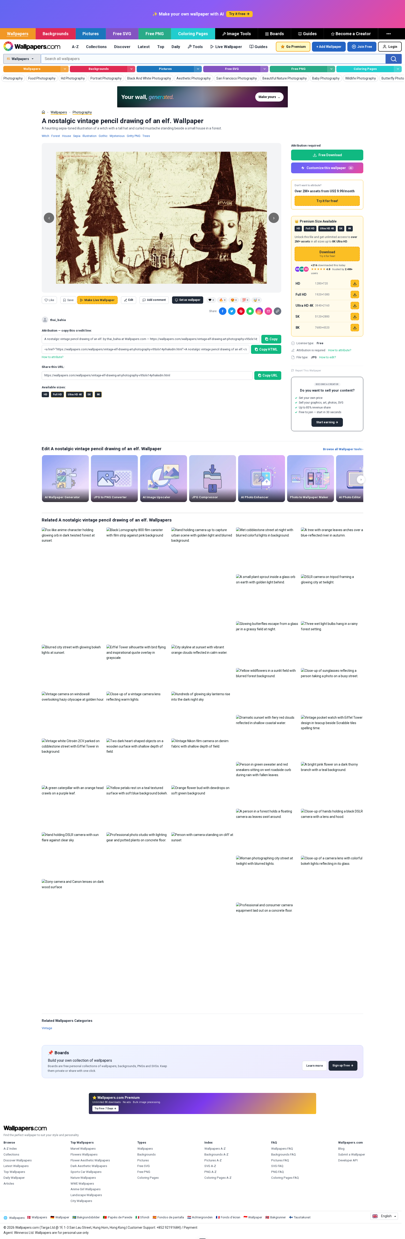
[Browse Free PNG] (331, 69)
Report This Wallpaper (308, 370)
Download (327, 254)
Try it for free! (327, 201)
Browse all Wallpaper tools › (343, 449)
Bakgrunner (278, 1217)
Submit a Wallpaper (351, 1154)
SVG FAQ (277, 1166)
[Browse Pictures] (198, 69)
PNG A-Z (210, 1172)
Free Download (330, 155)
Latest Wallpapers (16, 1166)
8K (98, 394)
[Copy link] (277, 311)
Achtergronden (202, 1217)
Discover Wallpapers (18, 1160)
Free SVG (122, 33)
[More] (389, 33)
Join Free (364, 47)
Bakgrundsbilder (88, 1217)
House (66, 136)
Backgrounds (55, 33)
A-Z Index (10, 1148)
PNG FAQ (277, 1172)
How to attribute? (52, 357)
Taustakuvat (302, 1217)
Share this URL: (53, 367)
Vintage (47, 1028)
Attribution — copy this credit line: (67, 330)
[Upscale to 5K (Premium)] (355, 316)
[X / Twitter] (232, 311)
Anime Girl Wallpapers (86, 1189)
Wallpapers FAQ (282, 1148)
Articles (9, 1183)
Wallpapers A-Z (215, 1148)
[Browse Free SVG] (264, 69)
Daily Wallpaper (14, 1177)
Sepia (76, 136)
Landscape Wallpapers (86, 1195)
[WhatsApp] (250, 311)
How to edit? (327, 357)
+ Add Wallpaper (328, 47)
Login (392, 47)
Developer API (348, 1160)
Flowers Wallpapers (84, 1154)
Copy (274, 339)
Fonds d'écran (230, 1217)
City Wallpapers (81, 1201)
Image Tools (239, 33)
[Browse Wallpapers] (64, 69)
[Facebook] (222, 311)
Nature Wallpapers (83, 1177)
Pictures (90, 33)
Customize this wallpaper (329, 168)
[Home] (43, 112)
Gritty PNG (133, 136)
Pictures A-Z (213, 1160)
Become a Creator (353, 33)
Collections (96, 46)
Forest (55, 136)
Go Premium (296, 47)
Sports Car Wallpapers (86, 1172)
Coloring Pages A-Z (218, 1177)
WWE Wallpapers (82, 1183)
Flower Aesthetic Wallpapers (90, 1160)
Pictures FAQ (280, 1160)
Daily (176, 46)
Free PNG (155, 33)
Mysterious (117, 136)
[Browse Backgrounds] (131, 69)
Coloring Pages (193, 33)
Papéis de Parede (120, 1217)
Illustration (89, 136)
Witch (45, 136)
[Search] (394, 59)
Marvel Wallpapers (83, 1148)
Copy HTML (268, 349)
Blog (341, 1148)
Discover (122, 46)
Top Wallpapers (14, 1172)
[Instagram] (259, 311)
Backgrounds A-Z (216, 1154)
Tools (198, 46)
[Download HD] (355, 283)
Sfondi (144, 1217)
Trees (146, 136)
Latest (144, 46)
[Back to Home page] (31, 46)
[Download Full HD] (355, 294)
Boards (277, 33)
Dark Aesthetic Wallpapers (89, 1166)
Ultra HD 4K (75, 394)
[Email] (268, 311)
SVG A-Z (210, 1166)
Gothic (103, 136)
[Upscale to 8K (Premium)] (355, 327)
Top (160, 46)
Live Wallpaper (228, 46)
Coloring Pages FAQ (285, 1177)
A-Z (75, 46)
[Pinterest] (241, 311)
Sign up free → (342, 1065)
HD (45, 394)
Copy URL (270, 375)
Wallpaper (62, 1217)
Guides (310, 33)
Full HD (57, 394)
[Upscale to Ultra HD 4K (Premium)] (355, 305)
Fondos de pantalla (171, 1217)
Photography (82, 112)
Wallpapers (17, 33)
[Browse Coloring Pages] (398, 69)
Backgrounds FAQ (283, 1154)
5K (89, 394)
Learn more (314, 1065)
